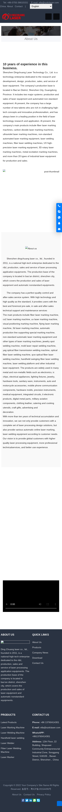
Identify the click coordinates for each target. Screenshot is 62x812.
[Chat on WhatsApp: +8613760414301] (59, 217)
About (10, 6)
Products (36, 647)
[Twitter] (27, 801)
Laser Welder (7, 743)
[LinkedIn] (31, 801)
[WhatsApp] (34, 801)
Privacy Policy (44, 794)
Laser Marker (7, 757)
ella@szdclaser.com (49, 2)
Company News (40, 652)
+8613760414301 (41, 736)
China (3, 6)
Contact (19, 6)
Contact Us (37, 663)
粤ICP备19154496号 (41, 789)
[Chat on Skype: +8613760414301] (59, 212)
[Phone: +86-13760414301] (59, 206)
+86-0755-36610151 (17, 2)
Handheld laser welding (12, 738)
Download (37, 658)
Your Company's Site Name (35, 785)
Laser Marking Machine (12, 727)
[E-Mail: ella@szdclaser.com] (59, 229)
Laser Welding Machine (12, 732)
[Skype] (38, 801)
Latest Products (9, 722)
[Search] (56, 16)
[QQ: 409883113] (59, 223)
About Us (36, 642)
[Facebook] (23, 801)
